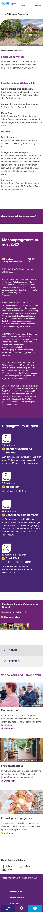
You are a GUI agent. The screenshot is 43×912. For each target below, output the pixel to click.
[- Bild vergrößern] (3, 626)
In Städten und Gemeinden (16, 14)
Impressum (16, 892)
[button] (8, 866)
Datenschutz (17, 898)
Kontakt (14, 904)
